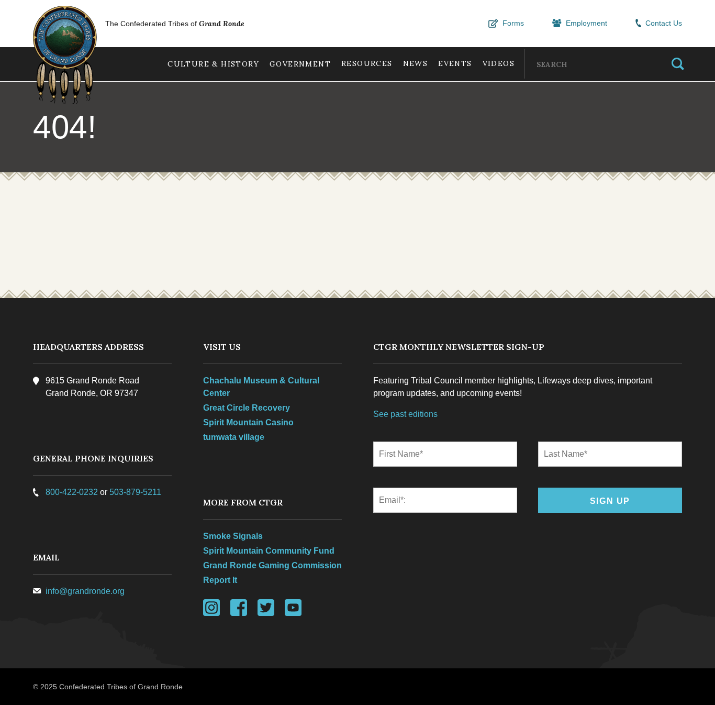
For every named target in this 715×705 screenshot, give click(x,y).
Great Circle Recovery (246, 407)
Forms (513, 23)
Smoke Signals (233, 536)
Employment (586, 23)
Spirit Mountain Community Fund (268, 550)
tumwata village (233, 437)
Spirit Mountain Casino (248, 422)
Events (455, 63)
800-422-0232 (72, 492)
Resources (367, 63)
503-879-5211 (135, 492)
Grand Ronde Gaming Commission (272, 565)
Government (300, 64)
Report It (220, 580)
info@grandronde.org (85, 591)
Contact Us (663, 23)
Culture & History (213, 64)
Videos (499, 63)
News (415, 63)
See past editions (405, 414)
